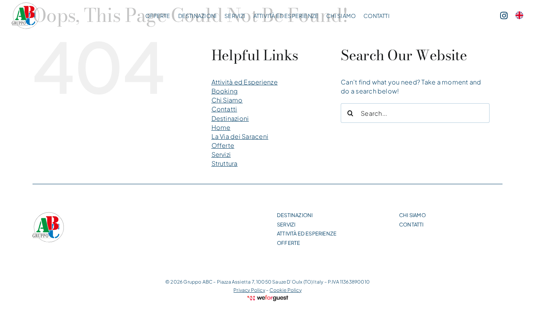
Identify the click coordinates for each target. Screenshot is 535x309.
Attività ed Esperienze (244, 82)
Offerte (223, 145)
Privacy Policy (249, 290)
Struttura (224, 163)
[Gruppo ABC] (25, 15)
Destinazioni (230, 118)
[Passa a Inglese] (519, 15)
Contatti (224, 109)
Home (221, 127)
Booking (224, 91)
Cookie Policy (285, 290)
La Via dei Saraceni (240, 136)
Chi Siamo (227, 100)
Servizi (221, 154)
